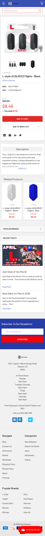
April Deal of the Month (14, 271)
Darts (27, 451)
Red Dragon (28, 499)
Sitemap (5, 477)
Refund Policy (8, 469)
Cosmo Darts (7, 503)
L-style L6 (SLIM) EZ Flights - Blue (33, 209)
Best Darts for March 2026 (16, 293)
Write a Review (8, 80)
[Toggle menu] (3, 3)
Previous (37, 179)
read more (6, 287)
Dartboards (29, 455)
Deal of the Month (32, 446)
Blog (4, 442)
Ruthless (27, 508)
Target (5, 499)
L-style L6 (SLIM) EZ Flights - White (11, 209)
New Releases (31, 442)
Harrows (27, 503)
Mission (5, 508)
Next (41, 179)
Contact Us (7, 446)
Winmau (5, 512)
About (4, 473)
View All (27, 512)
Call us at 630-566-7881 (22, 413)
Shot (26, 494)
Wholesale (6, 460)
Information (7, 451)
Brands (5, 455)
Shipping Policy (8, 464)
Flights (27, 460)
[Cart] (42, 3)
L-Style (5, 494)
